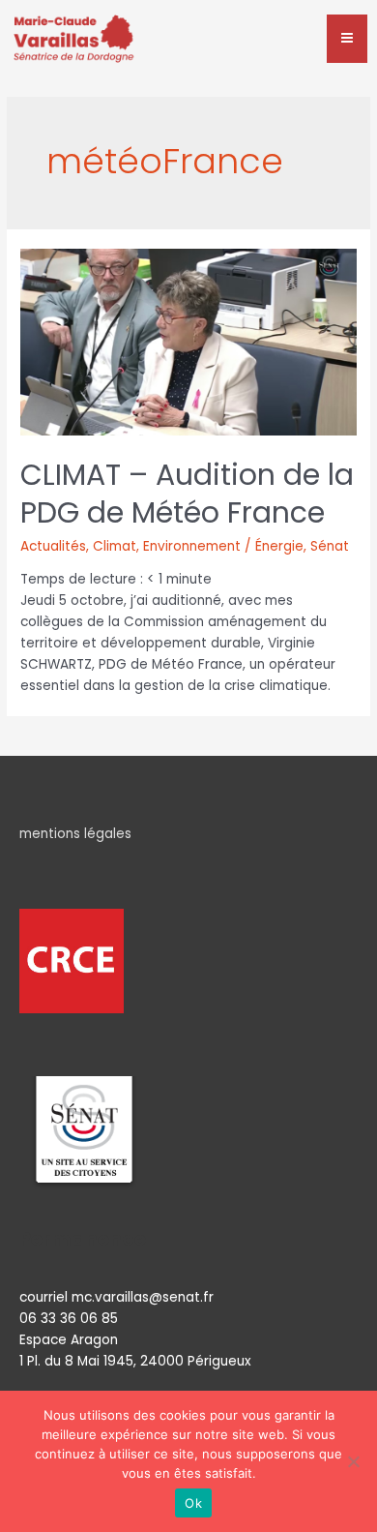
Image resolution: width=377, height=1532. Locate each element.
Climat (114, 546)
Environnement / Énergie (223, 546)
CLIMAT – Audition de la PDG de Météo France (187, 493)
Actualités (53, 546)
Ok (193, 1503)
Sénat (329, 546)
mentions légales (75, 834)
